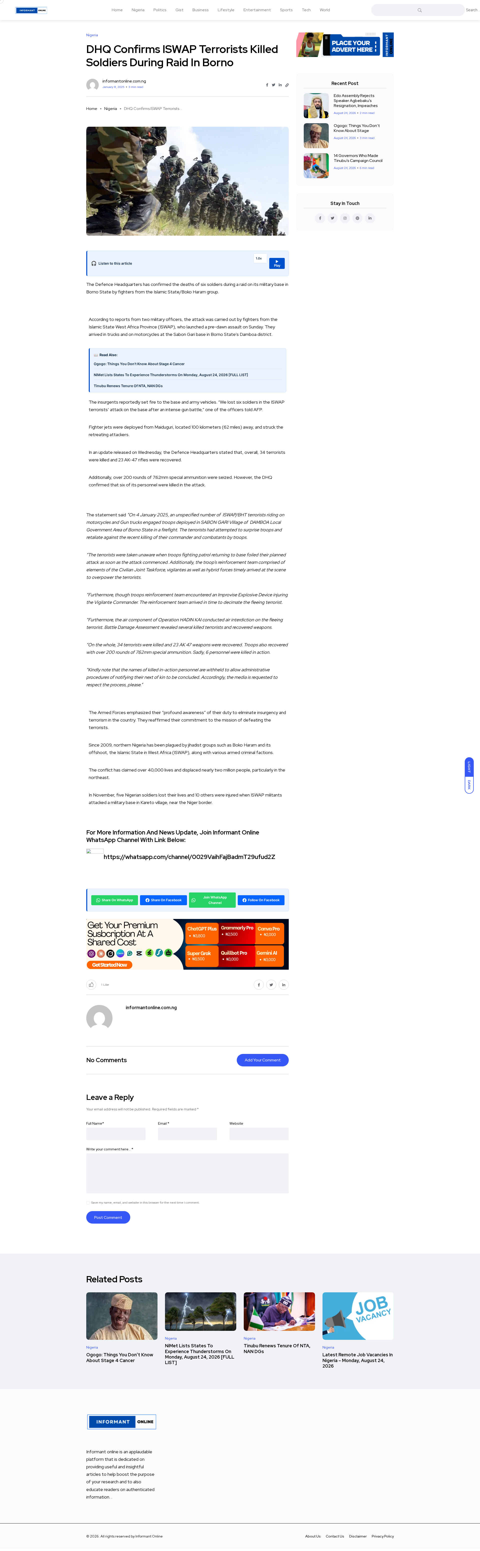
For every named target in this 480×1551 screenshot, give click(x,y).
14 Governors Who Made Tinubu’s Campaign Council (358, 158)
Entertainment (257, 9)
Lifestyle (226, 9)
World (325, 9)
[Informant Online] (31, 10)
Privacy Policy (383, 1536)
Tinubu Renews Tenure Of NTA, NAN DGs (128, 386)
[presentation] (187, 408)
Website (236, 1123)
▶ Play (277, 263)
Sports (286, 9)
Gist (180, 9)
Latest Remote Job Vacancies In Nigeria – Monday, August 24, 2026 (357, 1360)
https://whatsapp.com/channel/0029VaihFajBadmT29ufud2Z (189, 857)
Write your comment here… (109, 1149)
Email (163, 1123)
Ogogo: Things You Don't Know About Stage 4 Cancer (139, 364)
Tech (306, 9)
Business (200, 9)
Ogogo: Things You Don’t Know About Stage (357, 128)
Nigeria (138, 9)
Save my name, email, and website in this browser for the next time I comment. (145, 1203)
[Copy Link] (287, 85)
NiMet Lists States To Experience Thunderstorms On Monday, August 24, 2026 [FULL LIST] (171, 375)
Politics (160, 9)
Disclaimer (358, 1536)
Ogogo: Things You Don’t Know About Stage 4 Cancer (119, 1357)
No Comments (106, 1060)
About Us (313, 1536)
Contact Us (335, 1536)
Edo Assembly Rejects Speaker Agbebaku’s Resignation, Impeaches (356, 100)
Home (117, 9)
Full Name (95, 1123)
